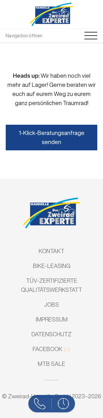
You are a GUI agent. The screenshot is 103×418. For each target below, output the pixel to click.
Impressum (52, 319)
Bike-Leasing (51, 266)
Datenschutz (51, 334)
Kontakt (51, 251)
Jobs (51, 305)
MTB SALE (51, 364)
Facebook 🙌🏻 (52, 349)
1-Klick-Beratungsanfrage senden (51, 137)
